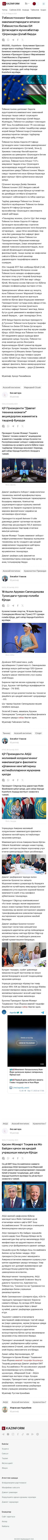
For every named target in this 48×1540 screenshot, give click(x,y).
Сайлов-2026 (15, 10)
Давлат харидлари (10, 1502)
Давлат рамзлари (9, 1492)
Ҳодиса (43, 10)
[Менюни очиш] (44, 4)
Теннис (6, 733)
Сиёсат (5, 1453)
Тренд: (5, 10)
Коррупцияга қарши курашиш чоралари (19, 1497)
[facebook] (18, 1434)
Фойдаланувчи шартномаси (14, 1483)
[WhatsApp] (8, 40)
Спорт (38, 733)
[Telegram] (12, 40)
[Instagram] (3, 40)
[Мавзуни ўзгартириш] (35, 4)
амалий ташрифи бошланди (29, 1360)
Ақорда (25, 10)
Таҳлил (5, 1458)
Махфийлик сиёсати (11, 1487)
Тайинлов (35, 10)
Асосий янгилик (11, 387)
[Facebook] (17, 40)
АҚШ (5, 1123)
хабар (21, 717)
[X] (22, 40)
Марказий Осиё (32, 387)
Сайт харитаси (8, 1516)
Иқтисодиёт (7, 1463)
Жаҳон (5, 1468)
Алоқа (4, 1521)
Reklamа (5, 1526)
